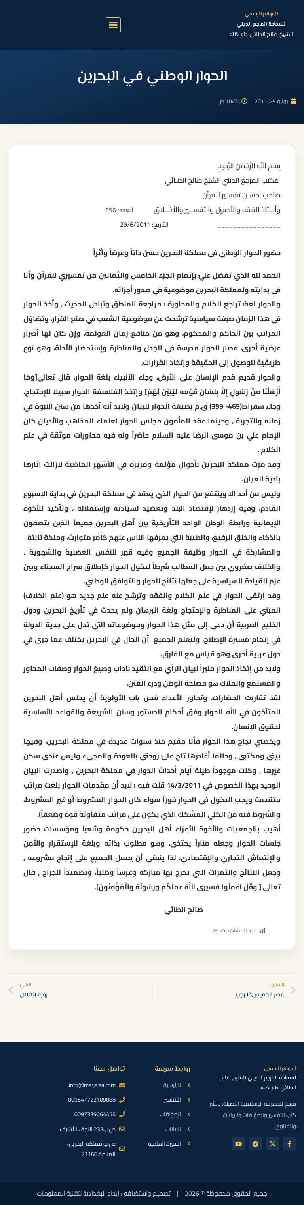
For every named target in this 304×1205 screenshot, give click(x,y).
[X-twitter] (272, 1143)
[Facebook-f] (289, 1143)
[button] (113, 24)
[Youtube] (238, 1143)
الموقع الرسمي (261, 14)
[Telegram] (255, 1143)
